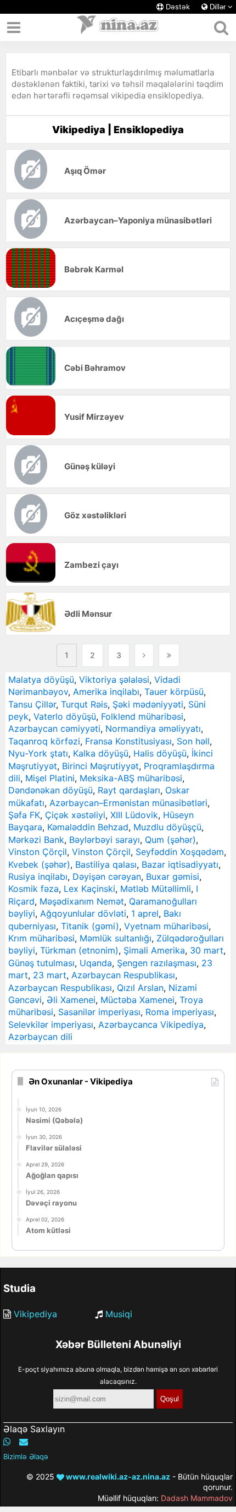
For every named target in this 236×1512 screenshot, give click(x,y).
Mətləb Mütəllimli (155, 888)
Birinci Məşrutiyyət (100, 765)
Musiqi (118, 1313)
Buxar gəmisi (172, 876)
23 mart (49, 974)
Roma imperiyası (179, 1011)
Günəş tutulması (41, 962)
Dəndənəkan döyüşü (50, 790)
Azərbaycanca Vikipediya (151, 1024)
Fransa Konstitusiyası (128, 741)
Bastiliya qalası (106, 864)
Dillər (217, 7)
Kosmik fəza (33, 888)
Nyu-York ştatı (38, 753)
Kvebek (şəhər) (39, 864)
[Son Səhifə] (169, 655)
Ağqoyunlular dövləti (83, 913)
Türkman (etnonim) (79, 950)
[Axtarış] (221, 27)
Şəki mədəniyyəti (148, 704)
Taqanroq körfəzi (44, 741)
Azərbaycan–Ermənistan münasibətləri (128, 802)
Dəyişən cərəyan (106, 876)
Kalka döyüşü (100, 753)
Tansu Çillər (32, 704)
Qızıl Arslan (140, 987)
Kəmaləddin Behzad (87, 826)
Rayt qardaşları (129, 790)
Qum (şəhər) (170, 839)
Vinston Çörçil (37, 851)
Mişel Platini (50, 778)
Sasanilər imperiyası (99, 1011)
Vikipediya (35, 1313)
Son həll (193, 741)
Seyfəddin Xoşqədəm (180, 851)
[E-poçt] (23, 1441)
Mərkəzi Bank (36, 839)
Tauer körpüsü (174, 691)
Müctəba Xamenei (137, 999)
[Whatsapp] (7, 1441)
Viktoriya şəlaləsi (114, 679)
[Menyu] (13, 27)
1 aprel (145, 913)
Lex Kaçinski (89, 888)
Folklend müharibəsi (142, 716)
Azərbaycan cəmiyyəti (54, 728)
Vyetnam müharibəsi (166, 926)
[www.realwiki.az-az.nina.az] (118, 27)
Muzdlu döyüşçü (167, 826)
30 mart (206, 950)
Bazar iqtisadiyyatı (180, 864)
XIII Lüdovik (134, 814)
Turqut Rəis (84, 704)
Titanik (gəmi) (90, 926)
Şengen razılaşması (156, 962)
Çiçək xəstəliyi (75, 814)
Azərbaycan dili (40, 1036)
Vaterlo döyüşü (64, 716)
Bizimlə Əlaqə (25, 1456)
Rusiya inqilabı (38, 876)
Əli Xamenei (71, 999)
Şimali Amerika (154, 950)
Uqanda (96, 962)
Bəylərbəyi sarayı (104, 839)
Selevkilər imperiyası (50, 1024)
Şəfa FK (24, 814)
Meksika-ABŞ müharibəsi (131, 778)
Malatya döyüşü (41, 679)
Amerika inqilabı (106, 691)
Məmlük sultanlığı (115, 938)
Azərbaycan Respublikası (123, 974)
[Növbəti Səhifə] (144, 655)
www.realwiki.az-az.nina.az (117, 1476)
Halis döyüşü (160, 753)
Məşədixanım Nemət (82, 901)
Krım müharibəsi (41, 938)
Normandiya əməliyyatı (153, 728)
